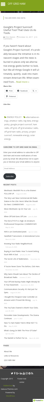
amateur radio (15, 120)
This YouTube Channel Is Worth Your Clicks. (21, 308)
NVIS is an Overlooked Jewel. (15, 232)
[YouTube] (24, 373)
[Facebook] (14, 373)
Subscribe (10, 176)
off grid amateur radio (28, 128)
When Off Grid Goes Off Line (15, 216)
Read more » (22, 81)
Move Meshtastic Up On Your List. (17, 209)
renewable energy (21, 135)
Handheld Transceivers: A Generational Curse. (22, 236)
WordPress (10, 396)
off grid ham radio (12, 131)
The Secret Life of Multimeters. (16, 259)
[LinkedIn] (21, 373)
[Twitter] (12, 373)
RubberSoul (7, 385)
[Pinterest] (29, 373)
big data (27, 120)
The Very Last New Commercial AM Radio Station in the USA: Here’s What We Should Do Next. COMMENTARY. (21, 201)
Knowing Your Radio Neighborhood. (18, 243)
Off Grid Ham (16, 3)
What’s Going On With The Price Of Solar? (20, 330)
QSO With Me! (9, 360)
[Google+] (17, 373)
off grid (13, 128)
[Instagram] (27, 373)
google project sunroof (21, 124)
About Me (8, 351)
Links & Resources (11, 356)
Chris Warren (10, 37)
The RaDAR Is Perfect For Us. (15, 338)
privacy (25, 131)
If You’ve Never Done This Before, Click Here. (22, 266)
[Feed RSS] (32, 373)
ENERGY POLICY (14, 117)
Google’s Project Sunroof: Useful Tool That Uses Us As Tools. (19, 30)
